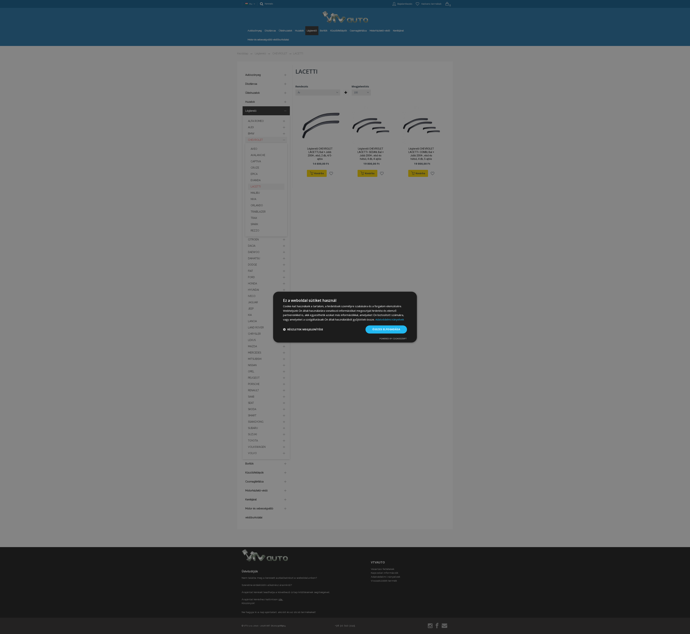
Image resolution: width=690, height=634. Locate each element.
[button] (303, 329)
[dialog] (345, 317)
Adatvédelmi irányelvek (389, 319)
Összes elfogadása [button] (386, 329)
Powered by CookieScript (393, 338)
